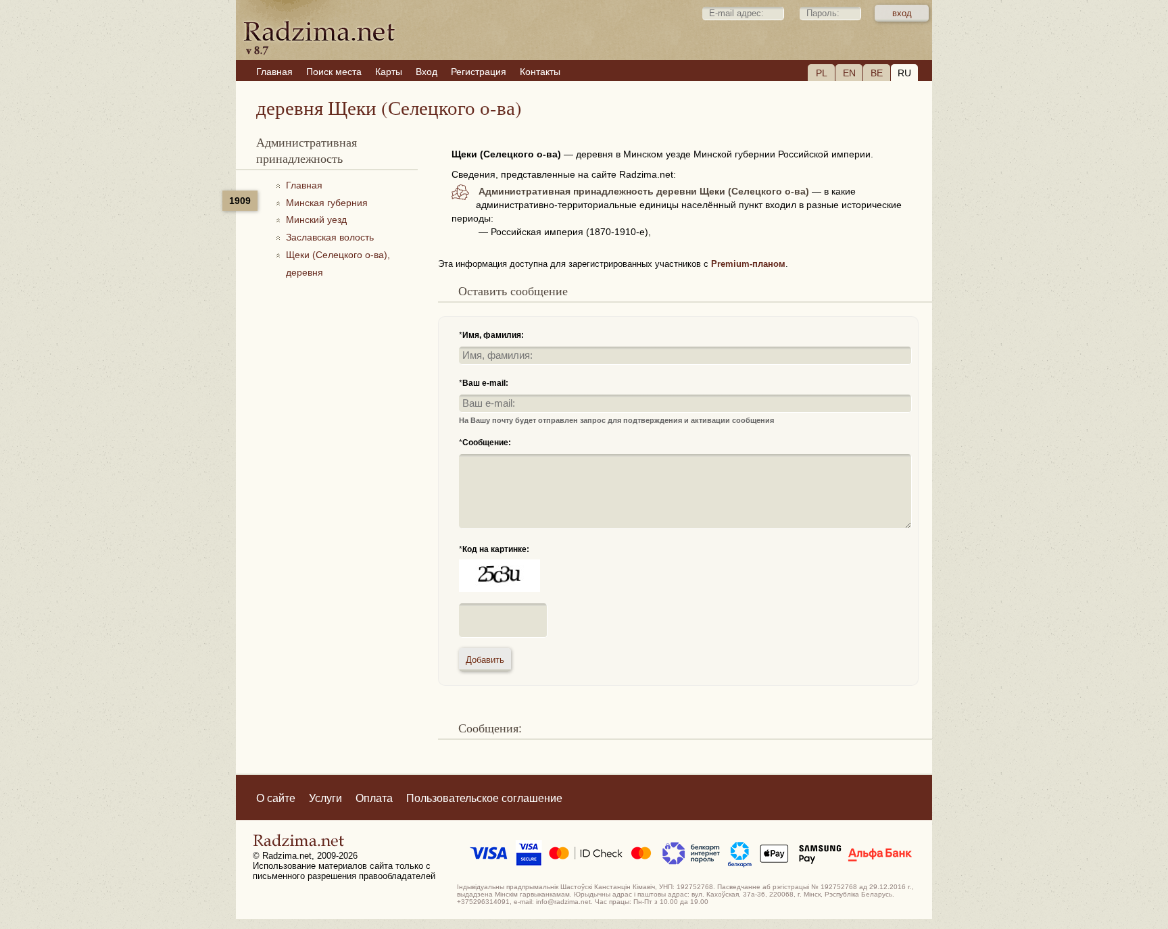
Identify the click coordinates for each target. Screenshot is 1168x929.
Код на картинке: (495, 549)
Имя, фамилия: (493, 335)
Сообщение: (486, 442)
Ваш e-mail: (485, 383)
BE (877, 73)
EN (849, 73)
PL (821, 73)
